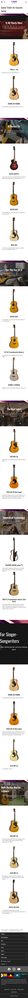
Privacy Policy (21, 989)
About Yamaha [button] (4, 957)
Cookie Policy (14, 992)
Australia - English (6, 961)
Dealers (2, 951)
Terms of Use (13, 989)
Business (3, 964)
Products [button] (3, 934)
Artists (2, 947)
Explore (21, 929)
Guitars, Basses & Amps (14, 929)
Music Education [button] (4, 937)
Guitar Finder (4, 930)
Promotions (3, 944)
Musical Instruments (4, 929)
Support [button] (2, 954)
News (2, 941)
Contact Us (6, 989)
